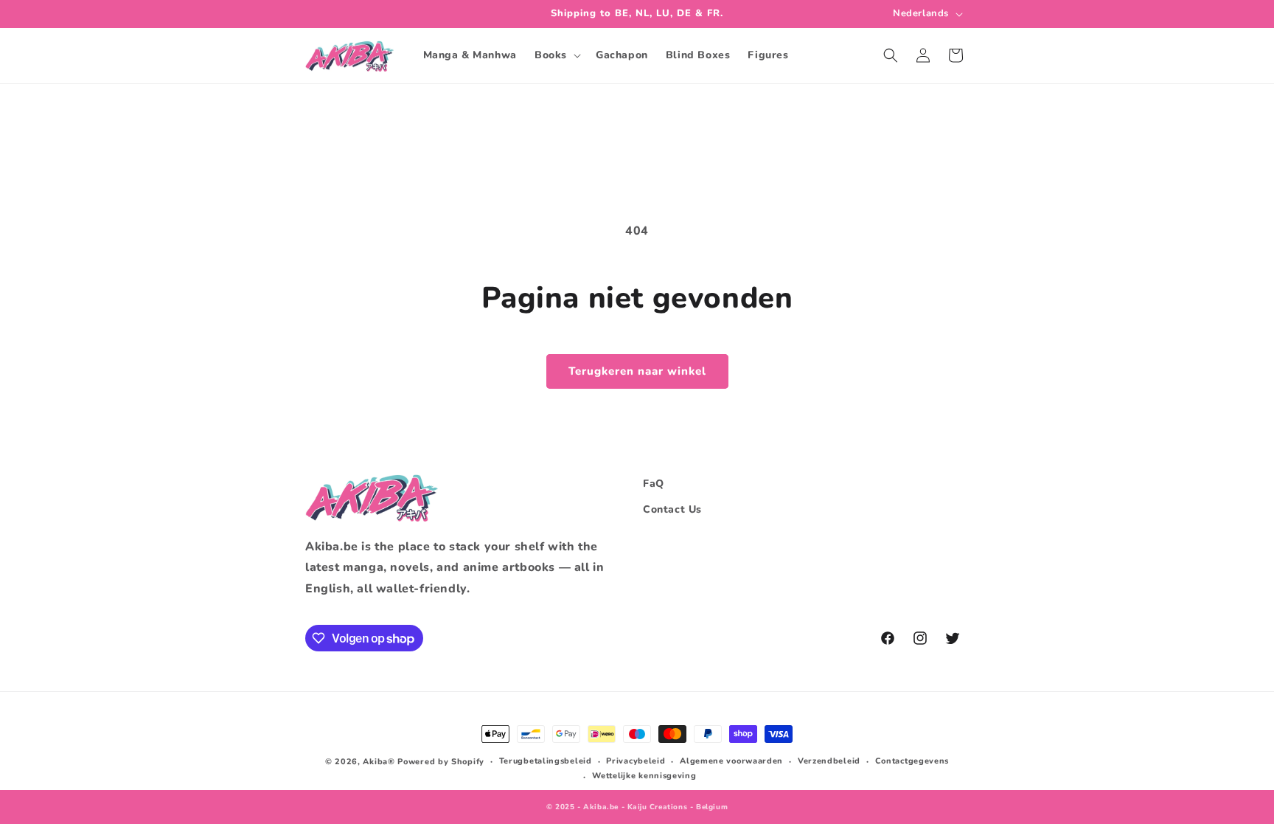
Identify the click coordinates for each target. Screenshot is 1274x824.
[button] (556, 55)
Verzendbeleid (829, 760)
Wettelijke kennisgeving (644, 775)
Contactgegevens (912, 760)
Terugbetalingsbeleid (545, 760)
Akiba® (378, 761)
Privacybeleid (635, 760)
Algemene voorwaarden (731, 760)
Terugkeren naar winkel (637, 371)
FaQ (653, 484)
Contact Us (672, 509)
